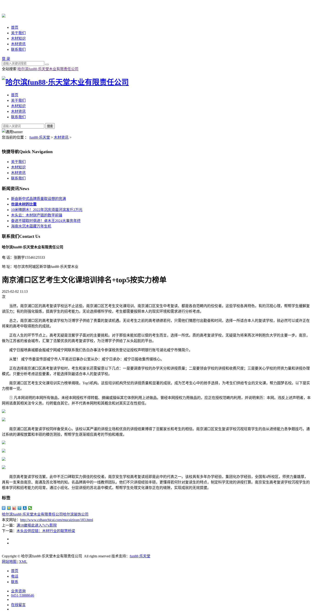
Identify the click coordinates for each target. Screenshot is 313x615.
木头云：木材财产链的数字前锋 (36, 215)
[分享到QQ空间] (9, 508)
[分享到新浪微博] (14, 508)
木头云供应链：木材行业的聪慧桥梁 (45, 531)
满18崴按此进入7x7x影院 (36, 525)
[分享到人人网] (25, 508)
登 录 (6, 59)
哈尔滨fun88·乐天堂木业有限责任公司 (47, 69)
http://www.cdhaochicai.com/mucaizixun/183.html (56, 520)
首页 (14, 27)
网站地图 (9, 562)
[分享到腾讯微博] (20, 508)
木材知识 (18, 38)
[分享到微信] (30, 508)
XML (23, 562)
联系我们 (18, 49)
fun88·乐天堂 (39, 137)
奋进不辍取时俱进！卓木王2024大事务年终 (46, 221)
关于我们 (18, 33)
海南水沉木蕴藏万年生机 (31, 226)
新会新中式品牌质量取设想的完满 (38, 199)
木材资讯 (18, 44)
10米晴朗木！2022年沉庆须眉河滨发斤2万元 (46, 210)
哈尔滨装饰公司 (75, 514)
